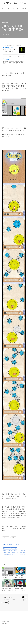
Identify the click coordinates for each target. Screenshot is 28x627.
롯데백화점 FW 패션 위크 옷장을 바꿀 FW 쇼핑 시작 (9, 48)
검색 (21, 3)
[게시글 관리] (8, 538)
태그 (8, 9)
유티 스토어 (7, 59)
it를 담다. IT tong (10, 3)
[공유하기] (6, 538)
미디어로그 (15, 9)
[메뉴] (25, 3)
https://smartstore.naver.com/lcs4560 (12, 56)
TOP (25, 622)
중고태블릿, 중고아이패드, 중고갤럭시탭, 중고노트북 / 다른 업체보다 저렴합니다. (14, 62)
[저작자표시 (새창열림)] (17, 537)
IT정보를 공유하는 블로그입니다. (8, 599)
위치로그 (24, 9)
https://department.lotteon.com (11, 45)
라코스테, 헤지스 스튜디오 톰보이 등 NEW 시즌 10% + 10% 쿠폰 (9, 50)
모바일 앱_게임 (6, 544)
